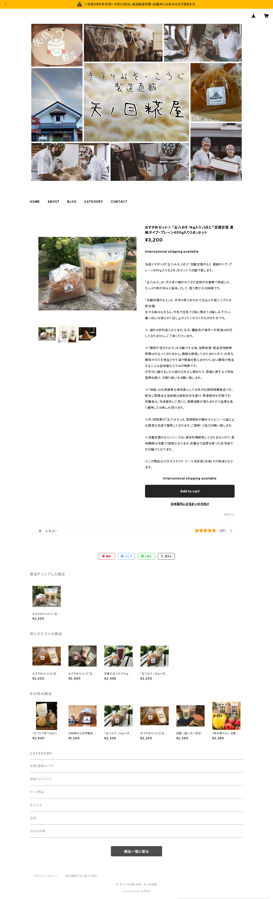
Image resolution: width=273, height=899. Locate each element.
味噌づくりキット (41, 779)
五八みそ (36, 805)
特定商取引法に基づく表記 (81, 875)
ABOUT (54, 201)
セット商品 (37, 792)
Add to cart (190, 491)
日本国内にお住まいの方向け (190, 504)
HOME (35, 201)
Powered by (132, 891)
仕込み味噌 (38, 831)
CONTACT (119, 201)
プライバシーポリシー (45, 875)
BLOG (71, 201)
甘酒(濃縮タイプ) (42, 766)
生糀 (33, 818)
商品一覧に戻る (136, 851)
